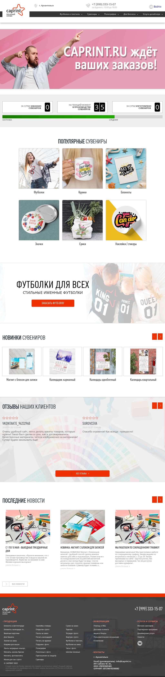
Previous (154, 336)
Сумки (82, 244)
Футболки (39, 192)
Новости (140, 637)
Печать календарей (44, 637)
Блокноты (126, 192)
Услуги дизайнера (151, 14)
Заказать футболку (53, 303)
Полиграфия (110, 14)
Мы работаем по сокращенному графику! (137, 547)
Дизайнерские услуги (145, 633)
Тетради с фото (72, 633)
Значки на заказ (10, 641)
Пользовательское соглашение (106, 637)
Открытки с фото (42, 629)
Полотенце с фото (43, 652)
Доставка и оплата (101, 629)
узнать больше (12, 565)
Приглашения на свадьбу (46, 656)
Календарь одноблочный (103, 380)
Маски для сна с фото (12, 659)
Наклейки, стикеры (43, 626)
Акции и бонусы (100, 633)
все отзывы (81, 473)
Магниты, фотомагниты (13, 656)
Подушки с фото (42, 644)
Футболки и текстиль (70, 14)
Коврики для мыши (11, 644)
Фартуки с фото (72, 637)
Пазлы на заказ (42, 633)
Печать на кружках (43, 641)
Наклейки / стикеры (126, 244)
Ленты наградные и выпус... (15, 648)
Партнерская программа (147, 629)
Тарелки (69, 629)
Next (160, 336)
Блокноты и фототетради (14, 626)
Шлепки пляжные (73, 652)
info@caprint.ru (123, 661)
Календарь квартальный (143, 380)
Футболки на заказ (73, 644)
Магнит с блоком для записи (21, 380)
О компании (98, 641)
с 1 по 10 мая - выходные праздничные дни (27, 549)
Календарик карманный (62, 380)
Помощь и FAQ (100, 626)
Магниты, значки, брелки (14, 652)
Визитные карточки (11, 633)
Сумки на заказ (72, 626)
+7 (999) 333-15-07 (104, 4)
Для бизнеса (130, 14)
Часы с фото (71, 648)
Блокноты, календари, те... (14, 629)
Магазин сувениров (145, 626)
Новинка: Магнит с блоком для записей (82, 547)
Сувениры (92, 14)
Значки (39, 244)
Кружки (82, 192)
